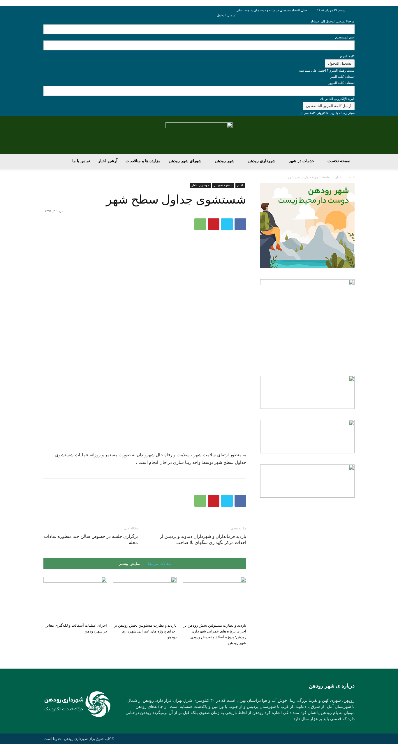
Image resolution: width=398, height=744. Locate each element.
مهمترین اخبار (200, 185)
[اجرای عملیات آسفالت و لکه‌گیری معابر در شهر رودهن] (75, 599)
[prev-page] (244, 654)
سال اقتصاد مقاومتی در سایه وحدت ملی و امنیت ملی (271, 10)
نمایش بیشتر (129, 564)
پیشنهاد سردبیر (223, 185)
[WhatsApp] (200, 224)
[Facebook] (240, 224)
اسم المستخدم (345, 37)
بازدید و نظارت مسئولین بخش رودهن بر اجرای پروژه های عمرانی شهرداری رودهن (145, 631)
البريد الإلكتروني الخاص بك (337, 98)
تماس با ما (81, 161)
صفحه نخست (339, 161)
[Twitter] (227, 224)
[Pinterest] (213, 224)
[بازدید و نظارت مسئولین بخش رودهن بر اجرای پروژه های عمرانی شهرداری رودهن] (145, 599)
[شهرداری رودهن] (199, 135)
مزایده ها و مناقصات (143, 161)
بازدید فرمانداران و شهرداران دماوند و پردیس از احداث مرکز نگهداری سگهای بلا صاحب (203, 539)
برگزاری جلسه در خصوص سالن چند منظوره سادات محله (91, 539)
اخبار (338, 177)
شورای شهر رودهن (185, 161)
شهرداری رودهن (262, 161)
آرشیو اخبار (107, 161)
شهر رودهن (225, 161)
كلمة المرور (347, 56)
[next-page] (241, 654)
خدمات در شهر (301, 161)
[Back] (235, 9)
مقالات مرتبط (159, 564)
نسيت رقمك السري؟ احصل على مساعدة (327, 70)
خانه (352, 177)
